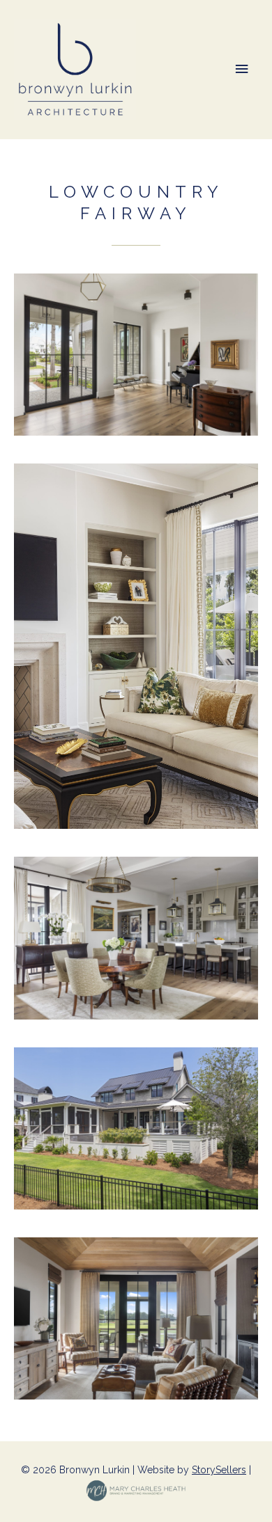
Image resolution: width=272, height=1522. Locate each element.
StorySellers (219, 1469)
